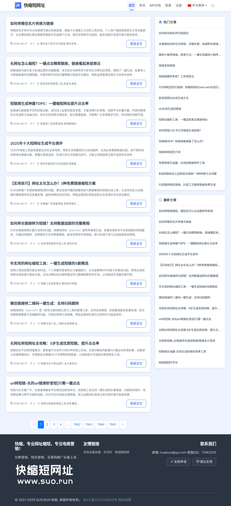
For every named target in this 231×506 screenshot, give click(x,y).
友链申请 (180, 461)
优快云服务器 (92, 452)
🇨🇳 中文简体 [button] (196, 5)
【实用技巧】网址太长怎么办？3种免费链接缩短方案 (53, 183)
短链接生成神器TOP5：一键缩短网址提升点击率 (49, 103)
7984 (100, 424)
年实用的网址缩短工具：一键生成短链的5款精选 (49, 263)
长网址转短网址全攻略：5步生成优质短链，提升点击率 (54, 343)
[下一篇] (122, 425)
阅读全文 (136, 44)
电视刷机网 (122, 452)
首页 (132, 5)
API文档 (155, 5)
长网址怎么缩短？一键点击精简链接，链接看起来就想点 (55, 63)
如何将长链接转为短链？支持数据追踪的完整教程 (50, 223)
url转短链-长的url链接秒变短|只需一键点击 (45, 383)
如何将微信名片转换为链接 (32, 23)
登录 (168, 5)
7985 (112, 424)
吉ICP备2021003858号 (100, 500)
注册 (179, 5)
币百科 (107, 452)
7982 (76, 424)
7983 (88, 424)
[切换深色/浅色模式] (213, 5)
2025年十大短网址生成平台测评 (36, 143)
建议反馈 (206, 461)
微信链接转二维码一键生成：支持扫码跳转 (44, 303)
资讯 (142, 5)
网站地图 (124, 500)
